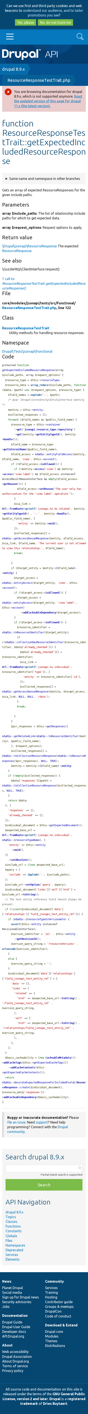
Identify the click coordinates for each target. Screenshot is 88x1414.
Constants (14, 1231)
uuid (51, 523)
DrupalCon (53, 1311)
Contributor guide (59, 1302)
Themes (51, 1341)
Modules (52, 1336)
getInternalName (15, 449)
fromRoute (16, 508)
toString (29, 894)
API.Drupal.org (13, 1336)
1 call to (43, 283)
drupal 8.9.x (13, 69)
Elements (13, 1259)
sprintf (30, 508)
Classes (11, 1221)
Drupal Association (17, 1356)
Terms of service (15, 1366)
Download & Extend (61, 1325)
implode (33, 874)
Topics (11, 1217)
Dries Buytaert (55, 1403)
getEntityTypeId (48, 434)
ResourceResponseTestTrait (25, 328)
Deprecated (14, 1250)
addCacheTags (13, 1062)
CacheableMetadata (58, 1057)
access (39, 469)
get (19, 429)
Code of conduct (58, 1316)
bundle (8, 439)
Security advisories (16, 1302)
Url (4, 508)
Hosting (51, 1297)
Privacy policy (12, 1371)
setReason (46, 488)
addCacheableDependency (39, 612)
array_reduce (39, 385)
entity (8, 573)
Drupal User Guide (16, 1327)
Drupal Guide (12, 1322)
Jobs (6, 1306)
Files (9, 1240)
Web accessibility (15, 1352)
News (6, 1281)
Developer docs (14, 1331)
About (7, 1345)
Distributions (55, 1346)
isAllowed (47, 464)
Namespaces (15, 1245)
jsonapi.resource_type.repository (48, 429)
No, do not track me (55, 22)
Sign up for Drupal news (20, 1297)
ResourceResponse (16, 251)
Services (12, 1255)
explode (36, 394)
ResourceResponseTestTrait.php (38, 80)
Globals (11, 1236)
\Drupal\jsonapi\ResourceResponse (29, 246)
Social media (12, 1292)
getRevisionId (27, 938)
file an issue (16, 1122)
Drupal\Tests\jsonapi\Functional (27, 351)
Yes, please (25, 22)
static (39, 454)
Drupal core (54, 1331)
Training (51, 1292)
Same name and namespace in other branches (44, 178)
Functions (13, 1226)
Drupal (54, 1399)
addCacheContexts (23, 1067)
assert (15, 924)
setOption (33, 884)
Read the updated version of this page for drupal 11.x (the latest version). (48, 101)
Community (54, 1281)
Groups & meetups (59, 1306)
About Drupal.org (15, 1361)
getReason (10, 484)
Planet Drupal (12, 1288)
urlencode (9, 949)
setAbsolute (19, 859)
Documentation (15, 1315)
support (42, 1122)
